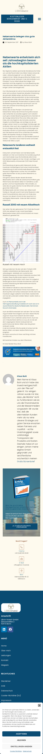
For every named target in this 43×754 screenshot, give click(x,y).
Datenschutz (27, 751)
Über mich (6, 650)
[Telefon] (21, 547)
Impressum (6, 700)
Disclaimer (6, 681)
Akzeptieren (21, 734)
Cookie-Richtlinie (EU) (11, 695)
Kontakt (4, 660)
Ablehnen (21, 740)
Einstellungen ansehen (21, 747)
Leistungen (6, 655)
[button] (39, 705)
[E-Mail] (21, 558)
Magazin (5, 665)
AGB (3, 686)
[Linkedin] (4, 629)
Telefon (21, 551)
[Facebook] (10, 629)
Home (4, 645)
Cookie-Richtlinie (16, 751)
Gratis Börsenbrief (26, 461)
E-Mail (21, 563)
